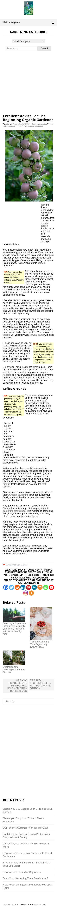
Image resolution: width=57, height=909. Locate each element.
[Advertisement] (28, 82)
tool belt (7, 335)
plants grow (9, 516)
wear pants (38, 335)
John (7, 124)
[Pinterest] (28, 587)
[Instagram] (25, 593)
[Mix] (40, 587)
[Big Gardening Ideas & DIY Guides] (28, 13)
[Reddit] (17, 587)
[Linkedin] (22, 587)
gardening (18, 348)
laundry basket (21, 126)
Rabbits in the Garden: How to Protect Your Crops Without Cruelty (26, 835)
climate (35, 468)
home (35, 349)
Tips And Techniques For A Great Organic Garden (41, 684)
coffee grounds (9, 126)
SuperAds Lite (11, 904)
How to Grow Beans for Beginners (22, 872)
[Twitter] (11, 587)
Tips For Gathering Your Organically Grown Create (39, 644)
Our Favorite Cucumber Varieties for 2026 (26, 827)
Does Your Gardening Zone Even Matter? (25, 878)
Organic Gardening (39, 124)
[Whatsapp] (45, 587)
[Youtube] (51, 587)
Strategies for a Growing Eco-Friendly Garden (14, 669)
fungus (6, 484)
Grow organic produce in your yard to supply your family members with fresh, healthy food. (14, 628)
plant (25, 545)
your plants (46, 276)
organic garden (44, 224)
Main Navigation (11, 22)
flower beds (32, 303)
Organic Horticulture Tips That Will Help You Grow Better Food (17, 685)
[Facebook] (5, 587)
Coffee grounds (33, 395)
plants (26, 252)
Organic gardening (18, 495)
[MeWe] (34, 587)
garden (41, 263)
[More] (31, 593)
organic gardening (35, 126)
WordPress (39, 904)
